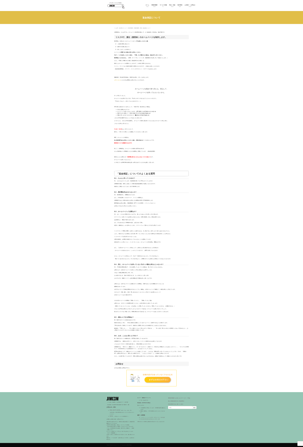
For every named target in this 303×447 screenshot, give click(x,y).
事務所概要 (136, 28)
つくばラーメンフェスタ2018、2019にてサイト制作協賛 (152, 417)
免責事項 (181, 401)
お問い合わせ (117, 80)
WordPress (129, 445)
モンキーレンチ (118, 445)
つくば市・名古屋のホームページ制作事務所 (123, 28)
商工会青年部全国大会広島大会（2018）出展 (150, 419)
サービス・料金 (185, 398)
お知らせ (177, 398)
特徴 (141, 28)
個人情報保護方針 (173, 401)
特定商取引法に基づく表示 (175, 404)
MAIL (111, 416)
